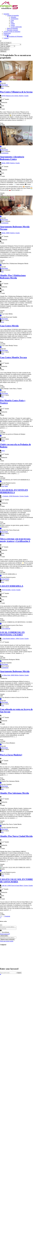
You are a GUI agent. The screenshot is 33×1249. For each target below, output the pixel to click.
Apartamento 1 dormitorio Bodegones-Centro (12, 158)
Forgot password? (5, 1207)
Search (19, 1246)
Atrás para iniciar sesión (6, 1215)
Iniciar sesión (4, 1209)
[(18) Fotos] (0, 146)
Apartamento (4, 153)
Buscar (4, 51)
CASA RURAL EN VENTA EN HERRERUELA (14, 602)
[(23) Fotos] (0, 656)
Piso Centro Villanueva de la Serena (16, 92)
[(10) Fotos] (0, 844)
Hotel (6, 597)
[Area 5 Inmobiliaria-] (9, 11)
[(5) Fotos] (0, 788)
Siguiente (7, 1190)
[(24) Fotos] (0, 900)
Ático (2, 662)
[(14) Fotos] (0, 216)
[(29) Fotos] (0, 1082)
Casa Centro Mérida (9, 362)
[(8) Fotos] (0, 402)
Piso (2, 88)
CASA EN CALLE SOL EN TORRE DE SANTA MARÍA (16, 1154)
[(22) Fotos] (0, 964)
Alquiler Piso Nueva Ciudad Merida (16, 1093)
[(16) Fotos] (0, 722)
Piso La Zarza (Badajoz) (11, 975)
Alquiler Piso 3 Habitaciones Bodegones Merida (13, 295)
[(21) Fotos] (0, 352)
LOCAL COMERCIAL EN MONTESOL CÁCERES (12, 798)
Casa (2, 359)
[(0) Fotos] (0, 528)
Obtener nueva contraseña (7, 1213)
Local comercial (5, 793)
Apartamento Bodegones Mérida (14, 854)
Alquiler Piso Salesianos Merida (14, 1031)
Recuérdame (5, 1206)
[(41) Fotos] (0, 592)
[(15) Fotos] (0, 283)
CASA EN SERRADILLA (11, 732)
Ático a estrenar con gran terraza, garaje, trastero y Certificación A (15, 667)
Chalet (3, 533)
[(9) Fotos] (0, 81)
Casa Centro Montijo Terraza (13, 413)
